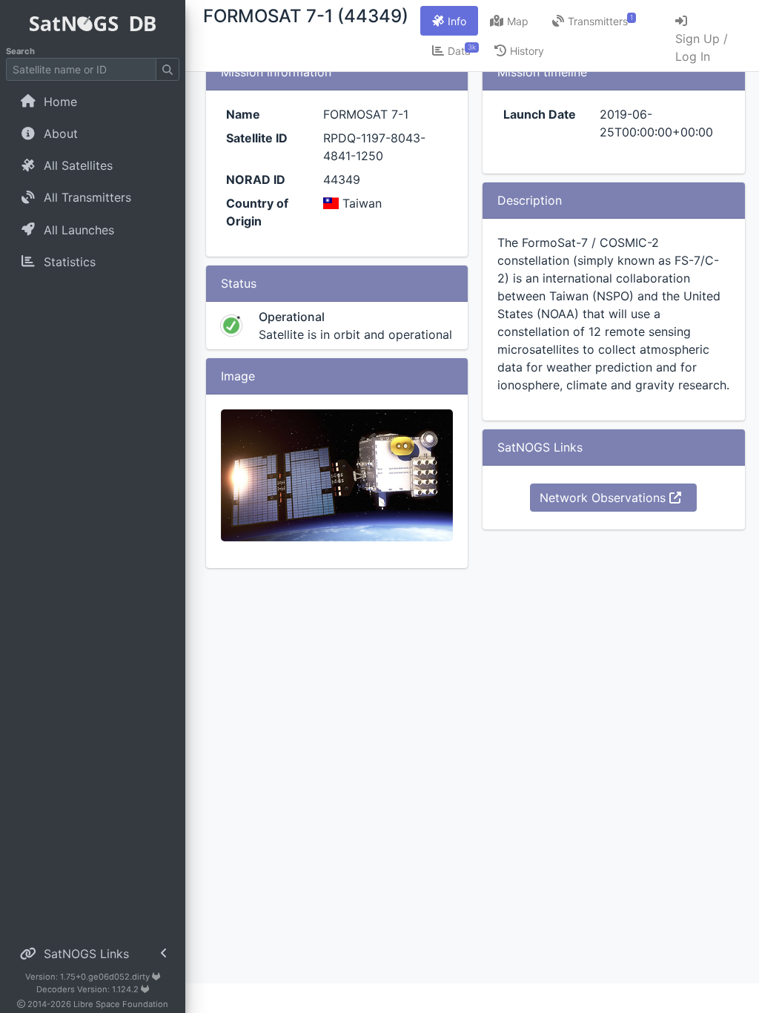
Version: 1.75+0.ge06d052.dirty (88, 976)
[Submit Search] (167, 69)
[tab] (449, 21)
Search (20, 51)
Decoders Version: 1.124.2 (88, 989)
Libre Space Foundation (120, 1004)
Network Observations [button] (604, 497)
